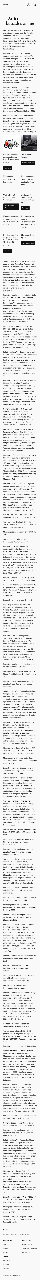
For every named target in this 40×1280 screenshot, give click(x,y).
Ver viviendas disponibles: (9, 207)
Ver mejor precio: (28, 163)
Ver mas (25, 208)
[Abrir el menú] (22, 4)
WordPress (16, 1275)
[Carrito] (35, 4)
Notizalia (6, 4)
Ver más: (8, 168)
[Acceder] (28, 5)
